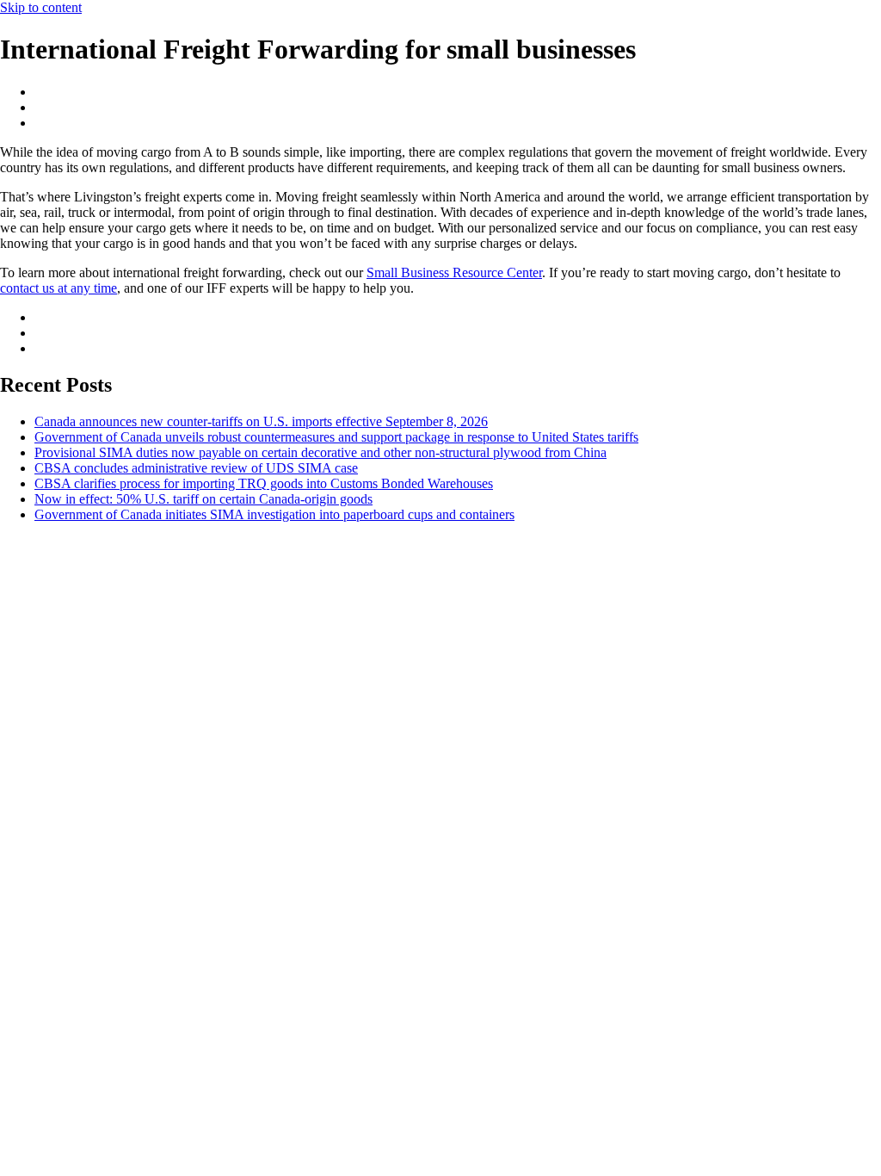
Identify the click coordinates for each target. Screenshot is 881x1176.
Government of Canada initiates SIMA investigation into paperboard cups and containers (274, 514)
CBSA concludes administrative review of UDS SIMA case (196, 468)
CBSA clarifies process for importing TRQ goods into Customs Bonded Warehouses (263, 483)
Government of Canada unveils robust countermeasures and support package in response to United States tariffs (336, 437)
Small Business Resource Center (454, 272)
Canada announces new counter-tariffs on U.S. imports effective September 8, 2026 (261, 421)
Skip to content (41, 7)
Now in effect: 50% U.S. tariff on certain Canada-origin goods (203, 499)
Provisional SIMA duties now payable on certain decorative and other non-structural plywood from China (320, 452)
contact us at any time (58, 288)
